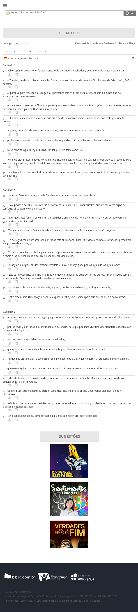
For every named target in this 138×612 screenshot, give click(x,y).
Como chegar (27, 600)
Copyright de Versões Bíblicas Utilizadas (79, 600)
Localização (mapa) (47, 600)
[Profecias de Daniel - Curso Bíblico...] (69, 477)
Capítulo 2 (9, 311)
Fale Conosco (11, 600)
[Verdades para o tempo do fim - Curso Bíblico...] (69, 547)
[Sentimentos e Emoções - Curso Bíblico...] (69, 515)
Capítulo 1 (9, 65)
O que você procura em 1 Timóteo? (28, 12)
